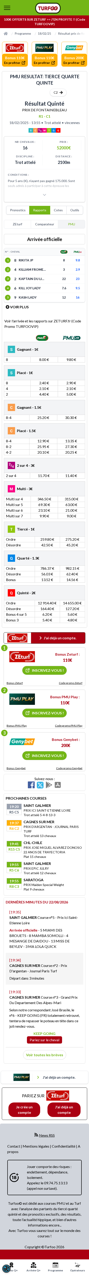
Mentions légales (36, 1146)
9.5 (78, 288)
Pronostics (18, 210)
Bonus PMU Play (17, 725)
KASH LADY (28, 297)
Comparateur (44, 224)
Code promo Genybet (69, 768)
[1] (22, 656)
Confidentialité (64, 1146)
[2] (22, 699)
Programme (23, 33)
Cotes (58, 210)
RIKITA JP (26, 260)
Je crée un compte (24, 1109)
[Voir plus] (44, 194)
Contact (14, 1146)
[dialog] (6, 1269)
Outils (74, 210)
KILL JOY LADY (30, 288)
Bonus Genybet (16, 768)
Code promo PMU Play (68, 725)
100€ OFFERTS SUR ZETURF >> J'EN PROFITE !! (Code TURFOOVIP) (44, 21)
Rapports (39, 210)
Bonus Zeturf (15, 683)
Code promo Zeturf (70, 683)
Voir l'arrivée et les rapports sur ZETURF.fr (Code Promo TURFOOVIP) (42, 323)
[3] (22, 741)
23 (77, 279)
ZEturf (17, 224)
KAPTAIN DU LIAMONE (32, 279)
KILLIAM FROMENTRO (32, 269)
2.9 (78, 269)
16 (77, 297)
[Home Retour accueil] (48, 8)
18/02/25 (44, 33)
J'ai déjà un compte (64, 1109)
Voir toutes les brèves (44, 1055)
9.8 (78, 260)
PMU (71, 224)
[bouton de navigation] (7, 8)
